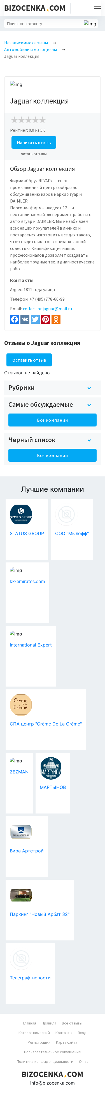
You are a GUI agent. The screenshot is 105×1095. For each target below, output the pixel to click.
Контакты (63, 1032)
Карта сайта (66, 1042)
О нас (83, 1061)
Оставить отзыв (29, 360)
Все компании (52, 420)
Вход (82, 1032)
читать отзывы (34, 154)
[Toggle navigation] (96, 8)
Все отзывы (72, 1023)
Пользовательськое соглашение (52, 1051)
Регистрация (39, 1042)
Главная (29, 1023)
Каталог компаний (34, 1032)
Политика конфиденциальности (45, 1061)
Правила (49, 1023)
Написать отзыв (34, 142)
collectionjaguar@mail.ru (47, 308)
